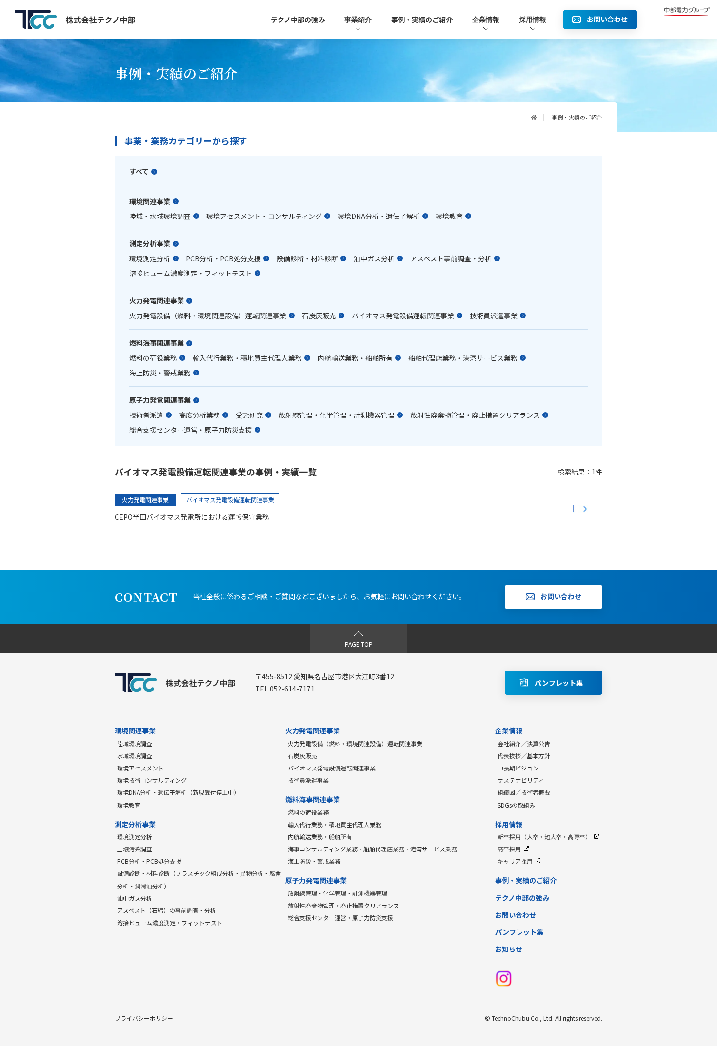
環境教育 (449, 216)
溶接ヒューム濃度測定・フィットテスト (190, 273)
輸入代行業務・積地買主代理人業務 (247, 358)
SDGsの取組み (516, 805)
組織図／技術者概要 (524, 792)
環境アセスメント (140, 768)
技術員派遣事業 (494, 315)
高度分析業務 (199, 415)
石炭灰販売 (319, 315)
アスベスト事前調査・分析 (451, 258)
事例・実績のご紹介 (422, 19)
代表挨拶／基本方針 (524, 755)
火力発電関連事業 (156, 300)
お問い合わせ (515, 915)
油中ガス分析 (374, 258)
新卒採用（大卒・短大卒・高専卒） (544, 836)
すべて (139, 171)
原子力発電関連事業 (160, 400)
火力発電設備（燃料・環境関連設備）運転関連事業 (207, 315)
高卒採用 (509, 849)
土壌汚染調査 (134, 849)
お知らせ (508, 949)
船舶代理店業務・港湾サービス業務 (463, 358)
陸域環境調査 (134, 743)
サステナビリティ (521, 780)
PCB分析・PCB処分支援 (223, 258)
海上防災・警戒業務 (160, 372)
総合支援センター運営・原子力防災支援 (190, 429)
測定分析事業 (149, 243)
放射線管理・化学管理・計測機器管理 (337, 415)
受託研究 (249, 415)
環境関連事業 (149, 201)
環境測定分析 (149, 258)
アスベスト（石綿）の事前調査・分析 (166, 910)
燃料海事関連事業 (156, 343)
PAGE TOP (359, 644)
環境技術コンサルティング (152, 780)
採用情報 (532, 19)
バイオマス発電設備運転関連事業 (403, 315)
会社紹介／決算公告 (524, 743)
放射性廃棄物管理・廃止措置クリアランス (475, 415)
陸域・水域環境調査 (160, 216)
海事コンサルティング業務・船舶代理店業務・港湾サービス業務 (372, 849)
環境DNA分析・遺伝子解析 (379, 216)
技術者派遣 (146, 415)
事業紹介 (358, 19)
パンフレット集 (519, 932)
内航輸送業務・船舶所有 (355, 358)
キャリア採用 (515, 861)
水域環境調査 (134, 755)
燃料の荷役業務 (153, 358)
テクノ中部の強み (298, 19)
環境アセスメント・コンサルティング (264, 216)
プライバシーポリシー (144, 1018)
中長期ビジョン (518, 768)
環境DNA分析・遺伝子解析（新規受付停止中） (178, 792)
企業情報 (485, 19)
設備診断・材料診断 (307, 258)
